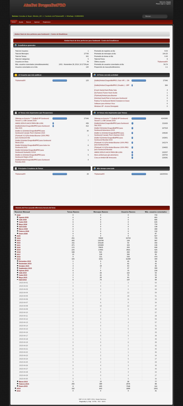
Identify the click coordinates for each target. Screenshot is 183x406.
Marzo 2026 (23, 229)
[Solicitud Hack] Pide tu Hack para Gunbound (110, 98)
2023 (18, 241)
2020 (18, 247)
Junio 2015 (23, 275)
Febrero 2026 (24, 231)
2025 (18, 236)
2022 (18, 243)
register (168, 4)
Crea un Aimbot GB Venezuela (105, 158)
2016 (18, 257)
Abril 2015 (23, 280)
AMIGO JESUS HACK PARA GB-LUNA (29, 123)
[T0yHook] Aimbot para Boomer (105, 95)
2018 (18, 252)
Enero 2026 (23, 234)
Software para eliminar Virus (104, 104)
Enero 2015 (23, 386)
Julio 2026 (23, 220)
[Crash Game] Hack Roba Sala (105, 90)
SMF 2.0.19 (82, 399)
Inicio (14, 22)
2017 (18, 254)
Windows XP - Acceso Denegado (106, 106)
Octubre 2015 (24, 266)
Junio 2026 (23, 222)
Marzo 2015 (23, 382)
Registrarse (47, 22)
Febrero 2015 (24, 384)
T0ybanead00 (163, 62)
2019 (18, 250)
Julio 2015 (23, 273)
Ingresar (37, 22)
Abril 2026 (23, 227)
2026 (18, 215)
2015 (18, 259)
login (162, 4)
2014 (18, 388)
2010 (18, 391)
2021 (18, 245)
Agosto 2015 (24, 271)
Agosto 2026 (24, 217)
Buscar (28, 22)
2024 (18, 238)
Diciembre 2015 (25, 261)
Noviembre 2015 (25, 264)
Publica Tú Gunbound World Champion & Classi (111, 101)
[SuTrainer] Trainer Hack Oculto (105, 93)
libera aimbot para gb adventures (106, 155)
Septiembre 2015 (25, 268)
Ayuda (21, 22)
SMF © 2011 (91, 399)
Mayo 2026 (23, 224)
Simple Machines (101, 399)
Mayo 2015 (23, 278)
